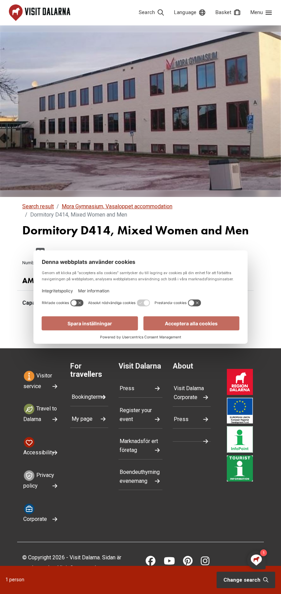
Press (127, 388)
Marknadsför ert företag (139, 445)
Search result (38, 206)
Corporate (35, 519)
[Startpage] (39, 12)
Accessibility (38, 452)
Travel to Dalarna (40, 414)
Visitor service (37, 380)
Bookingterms (88, 397)
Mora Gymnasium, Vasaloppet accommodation (117, 206)
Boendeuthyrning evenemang (140, 476)
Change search (242, 580)
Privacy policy (38, 480)
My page (82, 419)
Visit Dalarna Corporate (189, 392)
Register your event (136, 414)
